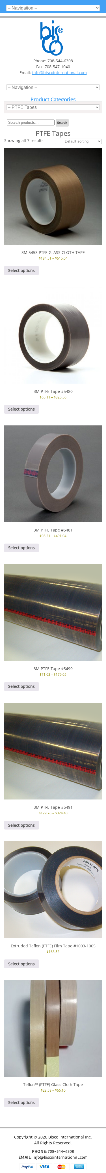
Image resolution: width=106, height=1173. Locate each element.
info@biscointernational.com (59, 72)
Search (62, 122)
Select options (21, 270)
